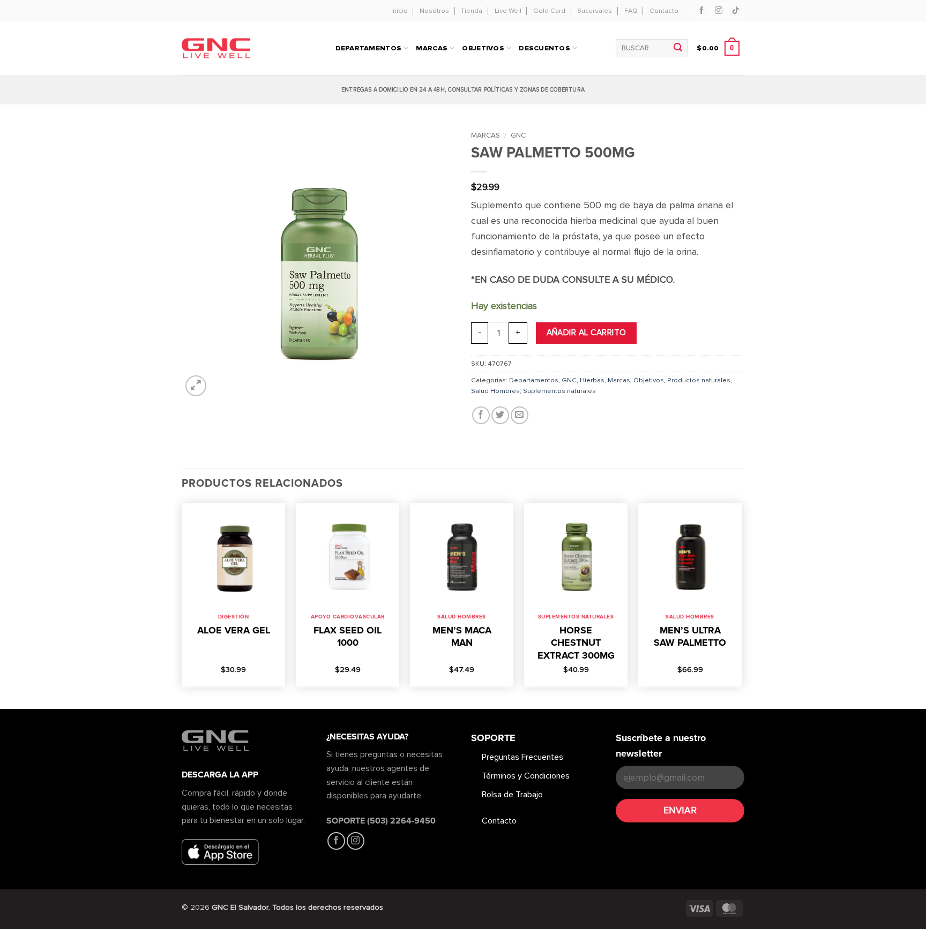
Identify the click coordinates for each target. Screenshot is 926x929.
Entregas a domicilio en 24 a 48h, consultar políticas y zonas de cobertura (463, 89)
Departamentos (533, 380)
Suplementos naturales (559, 391)
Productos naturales (698, 380)
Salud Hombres (495, 391)
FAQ (631, 10)
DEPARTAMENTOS (368, 48)
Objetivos (648, 380)
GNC (518, 135)
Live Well (508, 10)
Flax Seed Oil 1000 (347, 636)
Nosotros (434, 10)
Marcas (485, 135)
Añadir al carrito (586, 333)
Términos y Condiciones (526, 776)
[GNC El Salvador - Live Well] (234, 48)
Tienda (471, 10)
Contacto (663, 10)
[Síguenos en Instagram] (719, 10)
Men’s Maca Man (461, 636)
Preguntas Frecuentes (522, 757)
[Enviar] (678, 48)
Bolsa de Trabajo (512, 794)
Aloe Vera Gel (233, 630)
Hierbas (592, 380)
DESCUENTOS (544, 48)
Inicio (399, 10)
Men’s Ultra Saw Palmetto (690, 636)
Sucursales (594, 10)
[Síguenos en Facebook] (702, 10)
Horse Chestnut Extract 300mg (576, 642)
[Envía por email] (519, 415)
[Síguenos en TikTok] (736, 10)
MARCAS (431, 48)
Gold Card (549, 10)
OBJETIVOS (483, 48)
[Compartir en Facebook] (481, 415)
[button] (718, 48)
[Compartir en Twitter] (500, 415)
